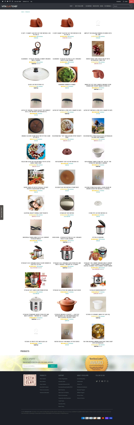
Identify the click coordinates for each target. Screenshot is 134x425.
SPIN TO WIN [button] (45, 219)
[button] (60, 2)
